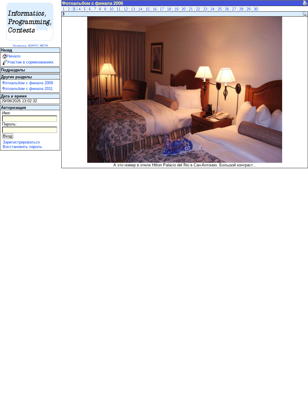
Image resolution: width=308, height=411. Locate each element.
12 (126, 9)
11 (118, 9)
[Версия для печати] (305, 3)
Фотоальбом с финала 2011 (27, 88)
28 (241, 9)
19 (176, 9)
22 (198, 9)
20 (183, 9)
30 (256, 9)
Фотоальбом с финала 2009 (27, 83)
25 (219, 9)
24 (212, 9)
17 (162, 9)
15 (147, 9)
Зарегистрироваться (21, 142)
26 (227, 9)
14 (140, 9)
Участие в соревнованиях (30, 62)
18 (169, 9)
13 (133, 9)
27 (234, 9)
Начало (13, 56)
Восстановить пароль (22, 146)
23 (205, 9)
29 (248, 9)
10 (111, 9)
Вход (7, 136)
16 (154, 9)
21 (191, 9)
